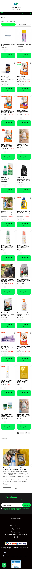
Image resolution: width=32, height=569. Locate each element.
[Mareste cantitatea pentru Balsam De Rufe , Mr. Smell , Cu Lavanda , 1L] (23, 219)
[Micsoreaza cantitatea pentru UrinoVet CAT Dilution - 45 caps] (18, 152)
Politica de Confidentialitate (14, 509)
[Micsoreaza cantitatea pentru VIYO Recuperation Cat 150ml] (2, 185)
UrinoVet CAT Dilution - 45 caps (22, 145)
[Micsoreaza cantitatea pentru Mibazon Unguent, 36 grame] (2, 50)
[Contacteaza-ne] (23, 13)
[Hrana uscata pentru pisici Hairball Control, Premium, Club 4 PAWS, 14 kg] (24, 338)
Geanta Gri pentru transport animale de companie (7, 280)
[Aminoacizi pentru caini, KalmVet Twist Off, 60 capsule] (24, 406)
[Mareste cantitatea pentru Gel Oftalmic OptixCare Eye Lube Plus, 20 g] (7, 354)
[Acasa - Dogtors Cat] (16, 6)
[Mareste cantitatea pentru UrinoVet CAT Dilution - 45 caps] (23, 152)
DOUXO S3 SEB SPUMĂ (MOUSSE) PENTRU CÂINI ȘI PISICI (7, 246)
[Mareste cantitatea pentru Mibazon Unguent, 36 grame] (7, 50)
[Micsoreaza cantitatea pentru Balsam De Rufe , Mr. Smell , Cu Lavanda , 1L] (18, 219)
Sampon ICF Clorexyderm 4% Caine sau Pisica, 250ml (6, 213)
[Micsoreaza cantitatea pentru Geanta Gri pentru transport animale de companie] (2, 287)
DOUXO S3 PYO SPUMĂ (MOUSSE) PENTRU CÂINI (23, 246)
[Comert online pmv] (16, 564)
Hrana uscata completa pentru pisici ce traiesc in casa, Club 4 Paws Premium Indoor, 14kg (23, 78)
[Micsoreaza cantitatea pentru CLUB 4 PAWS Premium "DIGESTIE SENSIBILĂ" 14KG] (2, 118)
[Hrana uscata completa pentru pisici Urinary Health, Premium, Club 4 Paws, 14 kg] (24, 102)
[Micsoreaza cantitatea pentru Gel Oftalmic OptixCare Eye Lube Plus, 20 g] (2, 354)
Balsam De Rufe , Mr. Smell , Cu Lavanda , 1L (23, 213)
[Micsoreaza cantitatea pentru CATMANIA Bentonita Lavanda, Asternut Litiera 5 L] (18, 185)
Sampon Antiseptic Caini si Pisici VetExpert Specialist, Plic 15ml (23, 381)
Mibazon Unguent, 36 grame (8, 45)
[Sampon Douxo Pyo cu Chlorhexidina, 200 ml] (24, 305)
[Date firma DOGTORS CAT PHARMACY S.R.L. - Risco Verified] (16, 557)
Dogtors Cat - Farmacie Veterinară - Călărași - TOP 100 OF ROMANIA (15, 468)
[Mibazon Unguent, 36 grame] (8, 36)
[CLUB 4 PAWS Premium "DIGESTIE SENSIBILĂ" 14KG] (8, 102)
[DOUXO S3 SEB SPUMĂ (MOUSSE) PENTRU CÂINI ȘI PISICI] (8, 237)
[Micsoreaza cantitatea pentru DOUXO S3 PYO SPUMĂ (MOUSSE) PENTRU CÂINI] (18, 253)
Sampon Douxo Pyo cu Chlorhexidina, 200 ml (23, 314)
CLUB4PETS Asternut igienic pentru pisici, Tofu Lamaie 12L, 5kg (7, 78)
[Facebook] (14, 537)
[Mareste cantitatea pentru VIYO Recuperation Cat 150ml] (7, 185)
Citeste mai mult (7, 487)
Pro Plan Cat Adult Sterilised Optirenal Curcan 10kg (7, 314)
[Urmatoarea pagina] (29, 433)
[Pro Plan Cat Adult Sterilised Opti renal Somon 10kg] (24, 271)
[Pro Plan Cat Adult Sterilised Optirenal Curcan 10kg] (8, 305)
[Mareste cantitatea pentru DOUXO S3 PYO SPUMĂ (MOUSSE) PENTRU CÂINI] (23, 253)
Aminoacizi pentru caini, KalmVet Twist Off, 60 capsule (23, 415)
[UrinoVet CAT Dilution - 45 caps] (24, 136)
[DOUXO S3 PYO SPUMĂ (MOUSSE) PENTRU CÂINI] (24, 237)
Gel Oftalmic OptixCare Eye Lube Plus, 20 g (7, 348)
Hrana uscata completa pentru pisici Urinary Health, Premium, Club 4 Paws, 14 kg (23, 111)
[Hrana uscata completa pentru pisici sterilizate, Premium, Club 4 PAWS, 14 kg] (8, 136)
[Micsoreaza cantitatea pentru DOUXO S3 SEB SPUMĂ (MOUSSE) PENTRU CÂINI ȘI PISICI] (2, 253)
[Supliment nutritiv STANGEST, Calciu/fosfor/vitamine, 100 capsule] (8, 406)
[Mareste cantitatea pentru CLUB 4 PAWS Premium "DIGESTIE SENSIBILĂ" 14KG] (7, 118)
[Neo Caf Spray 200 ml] (24, 36)
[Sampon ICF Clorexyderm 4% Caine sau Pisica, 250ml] (8, 203)
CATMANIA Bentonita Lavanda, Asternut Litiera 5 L (23, 179)
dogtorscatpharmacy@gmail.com (17, 534)
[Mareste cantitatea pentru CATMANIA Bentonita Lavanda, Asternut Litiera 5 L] (23, 185)
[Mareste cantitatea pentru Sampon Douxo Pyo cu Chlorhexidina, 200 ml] (23, 320)
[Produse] (2, 13)
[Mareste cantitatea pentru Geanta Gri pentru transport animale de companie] (7, 287)
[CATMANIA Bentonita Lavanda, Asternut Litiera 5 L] (24, 170)
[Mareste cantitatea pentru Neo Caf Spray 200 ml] (23, 50)
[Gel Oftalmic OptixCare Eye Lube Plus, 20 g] (8, 338)
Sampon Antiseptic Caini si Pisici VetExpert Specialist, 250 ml (7, 381)
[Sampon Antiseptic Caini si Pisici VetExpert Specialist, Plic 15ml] (24, 372)
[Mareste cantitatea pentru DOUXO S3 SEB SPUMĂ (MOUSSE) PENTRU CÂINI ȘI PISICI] (7, 253)
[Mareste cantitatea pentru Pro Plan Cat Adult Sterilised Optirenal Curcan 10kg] (7, 320)
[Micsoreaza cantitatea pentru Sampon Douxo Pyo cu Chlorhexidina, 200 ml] (18, 320)
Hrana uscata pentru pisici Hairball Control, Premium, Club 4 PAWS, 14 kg (23, 348)
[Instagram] (17, 537)
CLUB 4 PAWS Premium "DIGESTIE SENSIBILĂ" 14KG (7, 111)
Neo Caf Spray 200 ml (24, 44)
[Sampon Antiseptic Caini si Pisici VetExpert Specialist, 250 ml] (8, 372)
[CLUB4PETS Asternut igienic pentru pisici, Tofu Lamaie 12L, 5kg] (8, 68)
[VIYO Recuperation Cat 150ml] (8, 170)
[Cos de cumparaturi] (26, 13)
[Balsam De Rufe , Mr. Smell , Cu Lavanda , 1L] (24, 203)
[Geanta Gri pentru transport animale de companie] (8, 271)
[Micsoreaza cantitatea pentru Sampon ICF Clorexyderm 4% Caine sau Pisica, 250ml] (2, 219)
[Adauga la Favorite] (14, 30)
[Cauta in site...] (30, 13)
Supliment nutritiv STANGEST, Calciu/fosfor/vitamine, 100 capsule (8, 415)
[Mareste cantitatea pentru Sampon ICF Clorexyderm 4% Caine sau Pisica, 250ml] (7, 219)
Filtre (9, 24)
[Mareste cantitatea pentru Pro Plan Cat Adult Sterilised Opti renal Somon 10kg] (23, 287)
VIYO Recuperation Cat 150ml (7, 178)
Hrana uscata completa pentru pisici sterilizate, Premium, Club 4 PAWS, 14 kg (6, 145)
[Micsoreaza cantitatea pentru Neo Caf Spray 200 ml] (18, 50)
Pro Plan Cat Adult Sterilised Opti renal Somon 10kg (23, 280)
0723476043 (17, 532)
